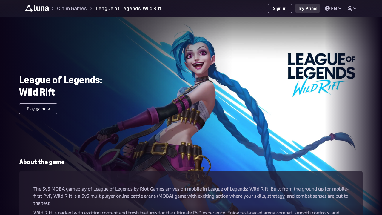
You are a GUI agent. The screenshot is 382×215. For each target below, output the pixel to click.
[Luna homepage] (37, 9)
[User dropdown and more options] (351, 8)
